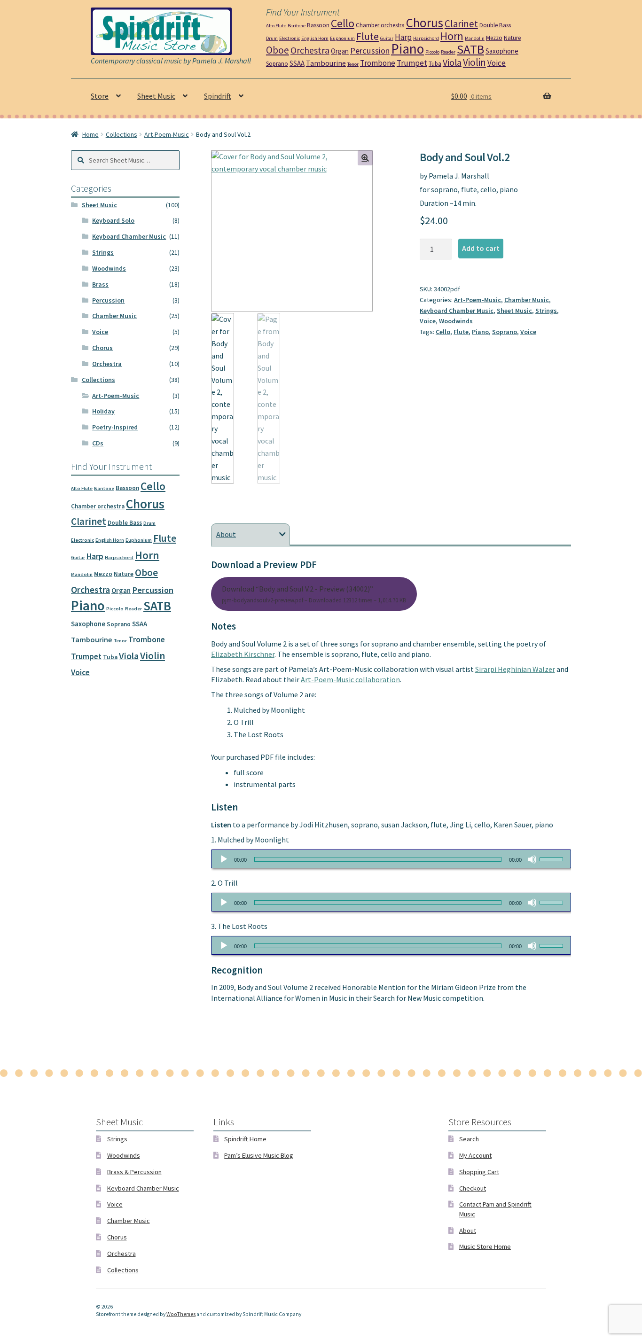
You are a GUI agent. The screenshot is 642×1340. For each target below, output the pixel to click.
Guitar (386, 38)
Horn (451, 36)
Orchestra (309, 50)
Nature (512, 38)
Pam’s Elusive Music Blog (258, 1155)
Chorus (424, 23)
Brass (100, 284)
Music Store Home (485, 1246)
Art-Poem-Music (166, 134)
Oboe (277, 50)
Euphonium (342, 38)
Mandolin (475, 38)
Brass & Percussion (134, 1172)
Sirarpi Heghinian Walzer (515, 669)
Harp (403, 37)
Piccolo (432, 52)
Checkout (472, 1188)
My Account (475, 1155)
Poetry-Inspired (115, 427)
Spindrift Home (245, 1139)
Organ (340, 51)
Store (100, 96)
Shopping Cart (479, 1172)
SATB (470, 49)
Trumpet (412, 63)
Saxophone (501, 51)
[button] (365, 157)
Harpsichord (426, 38)
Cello (342, 23)
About (467, 1230)
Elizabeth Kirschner (242, 654)
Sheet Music (156, 96)
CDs (97, 443)
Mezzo (494, 38)
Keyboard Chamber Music (456, 310)
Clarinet (461, 23)
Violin (474, 62)
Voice (496, 63)
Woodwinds (456, 321)
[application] (391, 858)
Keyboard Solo (113, 220)
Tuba (435, 64)
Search (469, 1139)
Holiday (103, 411)
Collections (121, 134)
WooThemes (181, 1314)
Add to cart (481, 248)
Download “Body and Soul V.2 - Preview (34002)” (314, 594)
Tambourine (326, 63)
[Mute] (532, 859)
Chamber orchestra (380, 25)
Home (90, 134)
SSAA (297, 63)
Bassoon (318, 25)
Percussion (370, 50)
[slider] (553, 858)
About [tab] (226, 534)
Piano (407, 48)
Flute (367, 36)
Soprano (277, 64)
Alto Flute (276, 26)
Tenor (353, 64)
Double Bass (495, 25)
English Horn (315, 38)
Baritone (296, 26)
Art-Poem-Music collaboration (350, 679)
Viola (452, 62)
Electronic (289, 38)
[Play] (223, 859)
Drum (272, 38)
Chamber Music (526, 300)
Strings (546, 310)
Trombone (377, 63)
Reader (448, 52)
